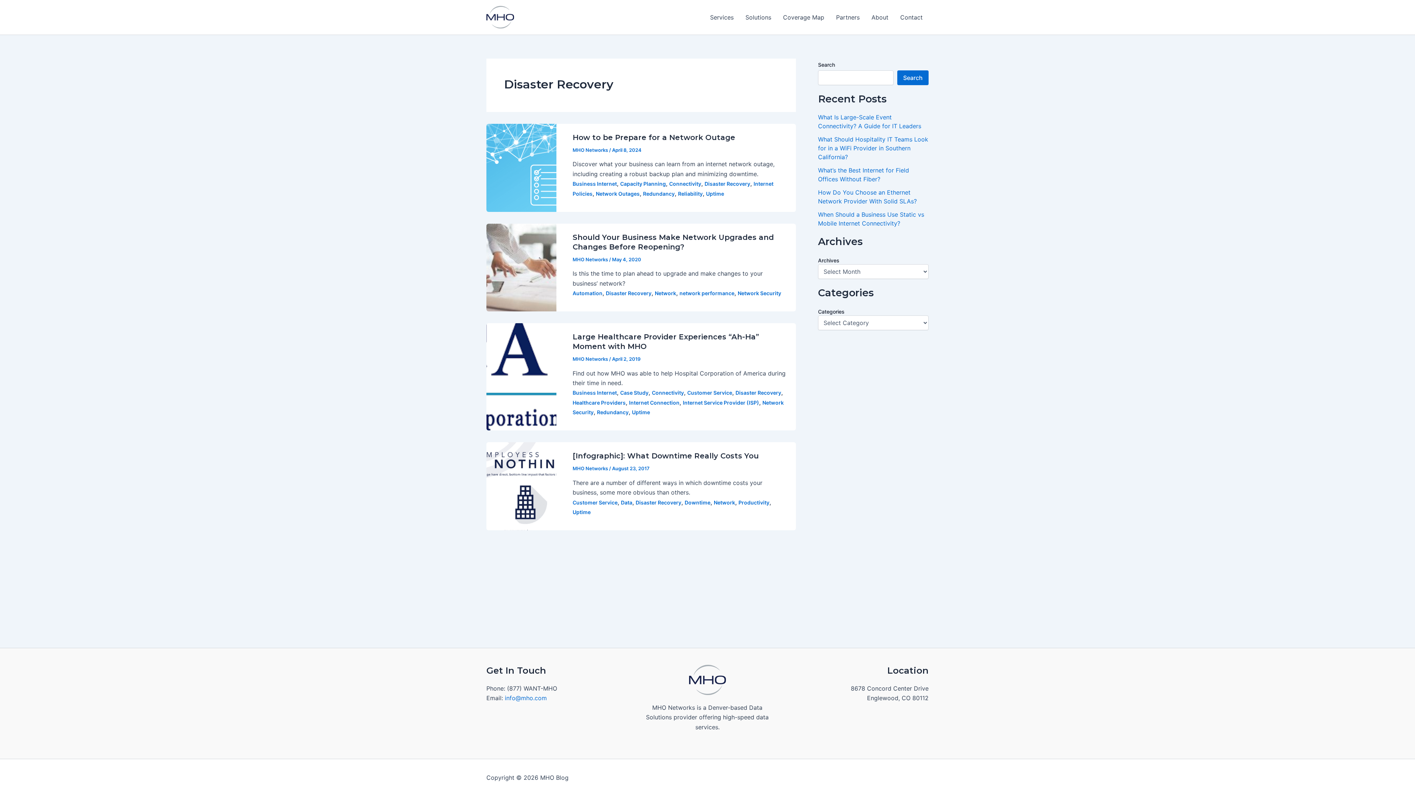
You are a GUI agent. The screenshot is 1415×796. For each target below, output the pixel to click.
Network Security (759, 293)
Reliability (690, 194)
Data (626, 502)
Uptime (715, 194)
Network (665, 293)
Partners (848, 17)
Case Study (634, 393)
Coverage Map (803, 17)
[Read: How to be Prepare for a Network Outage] (521, 167)
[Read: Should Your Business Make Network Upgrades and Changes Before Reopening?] (521, 266)
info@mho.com (526, 698)
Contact (911, 17)
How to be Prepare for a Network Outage (654, 137)
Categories (831, 311)
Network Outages (618, 194)
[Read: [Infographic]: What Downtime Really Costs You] (521, 485)
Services (722, 17)
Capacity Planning (643, 184)
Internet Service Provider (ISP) (721, 402)
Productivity (753, 502)
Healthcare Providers (599, 402)
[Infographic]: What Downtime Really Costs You (666, 455)
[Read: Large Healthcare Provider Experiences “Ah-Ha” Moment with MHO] (521, 376)
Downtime (697, 502)
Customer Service (709, 393)
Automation (587, 293)
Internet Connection (654, 402)
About (879, 17)
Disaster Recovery (727, 184)
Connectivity (685, 184)
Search (826, 65)
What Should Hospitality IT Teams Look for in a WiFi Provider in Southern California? (873, 148)
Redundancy (659, 194)
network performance (706, 293)
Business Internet (595, 184)
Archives (828, 260)
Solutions (758, 17)
